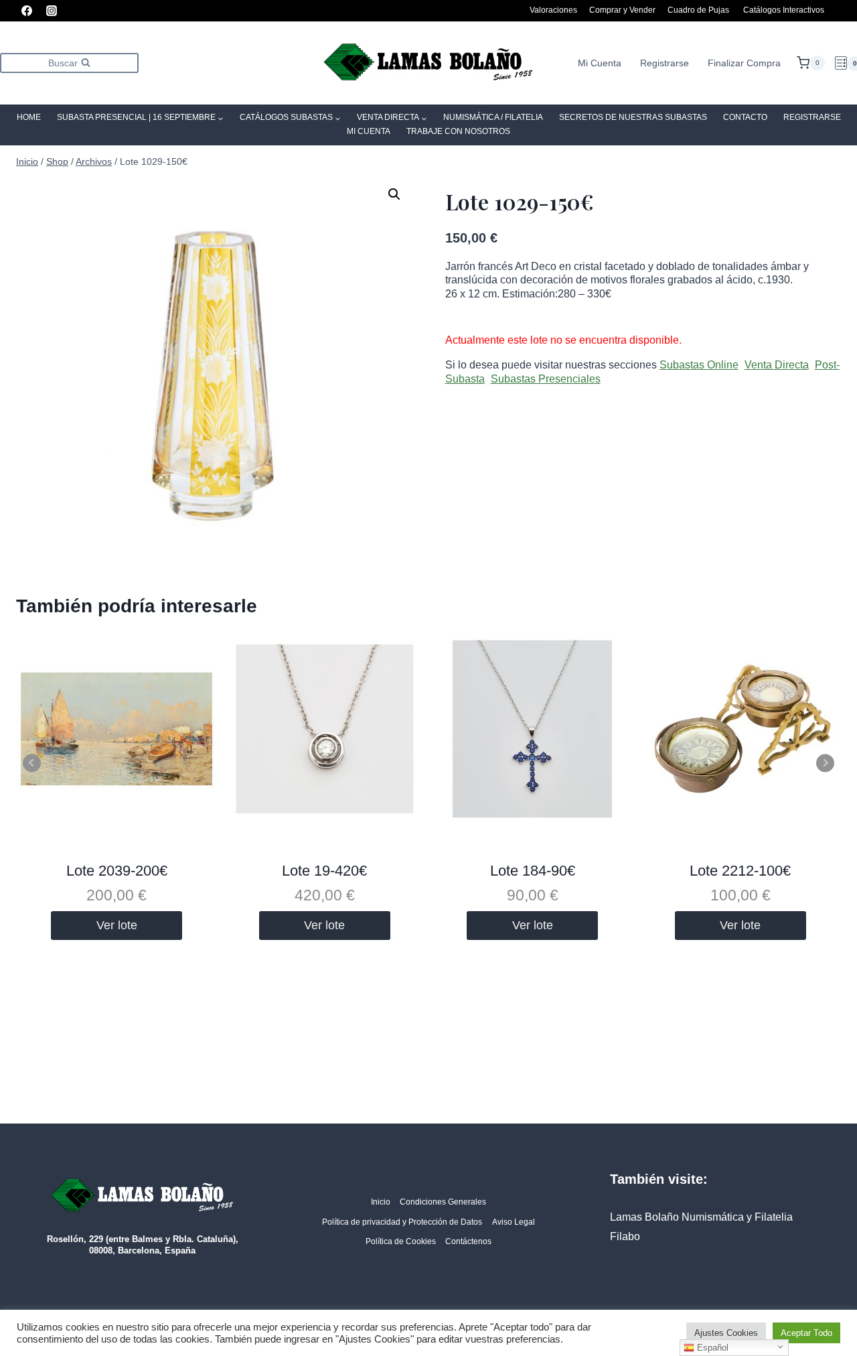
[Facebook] (26, 10)
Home (29, 117)
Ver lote (116, 925)
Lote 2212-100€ (740, 870)
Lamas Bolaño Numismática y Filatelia (701, 1217)
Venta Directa (777, 364)
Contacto (745, 117)
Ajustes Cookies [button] (726, 1333)
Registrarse (664, 63)
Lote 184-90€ (532, 870)
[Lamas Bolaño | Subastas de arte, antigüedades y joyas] (428, 63)
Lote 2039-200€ (116, 870)
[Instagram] (51, 10)
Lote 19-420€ (324, 870)
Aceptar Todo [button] (806, 1333)
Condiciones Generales (443, 1202)
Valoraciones (553, 10)
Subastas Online (698, 364)
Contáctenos (468, 1241)
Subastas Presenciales (546, 379)
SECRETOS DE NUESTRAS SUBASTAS (633, 117)
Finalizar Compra (744, 63)
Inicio (380, 1202)
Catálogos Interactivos (783, 10)
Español (711, 1348)
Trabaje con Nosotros (458, 131)
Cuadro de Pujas (698, 10)
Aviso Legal (513, 1222)
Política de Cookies (401, 1241)
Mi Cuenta (599, 63)
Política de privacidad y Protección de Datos (402, 1222)
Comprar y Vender (622, 10)
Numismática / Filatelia (493, 117)
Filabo (625, 1236)
